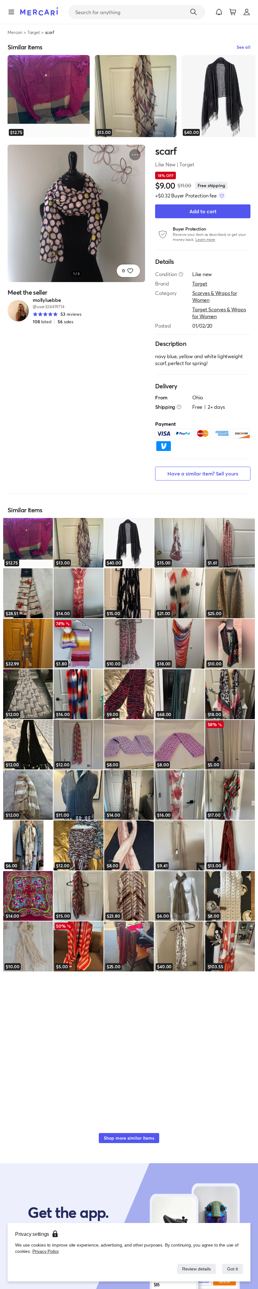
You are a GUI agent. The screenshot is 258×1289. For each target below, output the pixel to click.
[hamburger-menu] (11, 12)
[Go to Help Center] (180, 274)
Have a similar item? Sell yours (202, 473)
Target (33, 32)
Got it (232, 1269)
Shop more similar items (129, 1138)
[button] (219, 12)
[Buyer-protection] (222, 195)
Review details (195, 1269)
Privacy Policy (45, 1251)
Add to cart (202, 211)
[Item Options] (135, 154)
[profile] (246, 12)
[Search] (193, 12)
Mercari (15, 32)
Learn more (205, 239)
